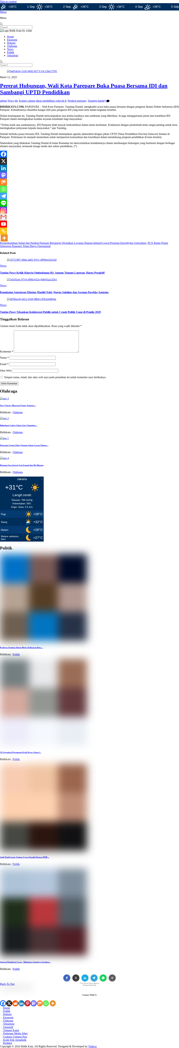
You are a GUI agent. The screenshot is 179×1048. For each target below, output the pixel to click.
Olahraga (12, 46)
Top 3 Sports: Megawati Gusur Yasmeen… (18, 405)
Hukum (11, 42)
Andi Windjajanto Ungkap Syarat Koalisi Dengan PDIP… (24, 857)
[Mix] (3, 182)
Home (10, 36)
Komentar (6, 351)
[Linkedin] (3, 168)
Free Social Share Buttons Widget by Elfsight (89, 984)
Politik (10, 52)
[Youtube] (3, 224)
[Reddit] (15, 1003)
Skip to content (8, 1)
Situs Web (5, 370)
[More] (4, 238)
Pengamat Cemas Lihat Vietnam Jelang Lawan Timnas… (24, 445)
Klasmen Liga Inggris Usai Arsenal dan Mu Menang (22, 465)
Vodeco (92, 1046)
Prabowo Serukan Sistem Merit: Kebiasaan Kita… (21, 647)
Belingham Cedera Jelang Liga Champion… (18, 425)
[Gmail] (3, 217)
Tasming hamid (96, 100)
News (10, 49)
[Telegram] (3, 196)
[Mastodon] (3, 175)
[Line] (3, 203)
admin (3, 100)
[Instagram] (3, 210)
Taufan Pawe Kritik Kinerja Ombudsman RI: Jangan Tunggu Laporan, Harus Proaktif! (52, 272)
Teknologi (12, 55)
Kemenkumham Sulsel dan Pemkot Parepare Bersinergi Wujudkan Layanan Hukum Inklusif (51, 243)
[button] (66, 977)
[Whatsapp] (3, 189)
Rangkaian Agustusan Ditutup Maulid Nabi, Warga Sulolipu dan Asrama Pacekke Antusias (54, 292)
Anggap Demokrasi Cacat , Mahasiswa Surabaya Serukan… (25, 962)
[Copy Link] (3, 231)
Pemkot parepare (77, 100)
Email (4, 364)
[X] (3, 161)
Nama (4, 357)
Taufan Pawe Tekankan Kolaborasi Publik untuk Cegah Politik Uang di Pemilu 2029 (50, 312)
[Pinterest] (27, 1003)
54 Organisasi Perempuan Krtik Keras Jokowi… (20, 752)
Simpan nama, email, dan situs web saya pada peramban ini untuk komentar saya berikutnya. (55, 377)
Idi (16, 100)
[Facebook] (3, 154)
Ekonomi (12, 39)
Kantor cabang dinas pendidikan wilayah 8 (42, 100)
